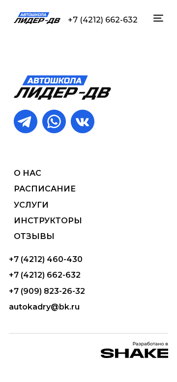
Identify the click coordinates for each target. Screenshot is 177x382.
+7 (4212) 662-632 (103, 19)
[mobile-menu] (157, 18)
